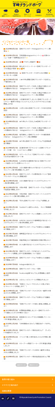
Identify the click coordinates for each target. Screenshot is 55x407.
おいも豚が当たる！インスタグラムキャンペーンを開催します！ (27, 245)
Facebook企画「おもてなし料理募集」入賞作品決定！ (27, 274)
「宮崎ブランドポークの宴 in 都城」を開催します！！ (27, 305)
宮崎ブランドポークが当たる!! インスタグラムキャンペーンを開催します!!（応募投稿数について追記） (27, 252)
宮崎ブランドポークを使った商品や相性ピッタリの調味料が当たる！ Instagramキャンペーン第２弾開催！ (27, 129)
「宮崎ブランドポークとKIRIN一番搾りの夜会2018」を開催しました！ (27, 351)
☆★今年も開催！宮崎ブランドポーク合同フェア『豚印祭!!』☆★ (27, 80)
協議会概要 (6, 390)
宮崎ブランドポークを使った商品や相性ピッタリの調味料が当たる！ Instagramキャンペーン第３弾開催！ (27, 116)
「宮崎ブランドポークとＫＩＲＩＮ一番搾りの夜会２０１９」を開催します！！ (27, 291)
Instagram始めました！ (27, 264)
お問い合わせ (13, 398)
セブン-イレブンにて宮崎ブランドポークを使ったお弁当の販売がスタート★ (27, 155)
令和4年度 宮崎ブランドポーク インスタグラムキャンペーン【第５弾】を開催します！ (27, 195)
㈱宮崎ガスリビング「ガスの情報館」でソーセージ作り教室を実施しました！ (27, 318)
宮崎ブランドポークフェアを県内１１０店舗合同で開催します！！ (27, 228)
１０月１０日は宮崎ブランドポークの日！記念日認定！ (27, 109)
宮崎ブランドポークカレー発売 (30, 269)
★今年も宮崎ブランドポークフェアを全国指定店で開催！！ (27, 142)
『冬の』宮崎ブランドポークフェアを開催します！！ (26, 201)
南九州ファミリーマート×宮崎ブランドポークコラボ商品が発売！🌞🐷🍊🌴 (27, 67)
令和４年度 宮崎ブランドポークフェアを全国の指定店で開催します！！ (27, 188)
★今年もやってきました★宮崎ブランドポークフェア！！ (27, 122)
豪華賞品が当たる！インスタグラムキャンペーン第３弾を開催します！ (27, 234)
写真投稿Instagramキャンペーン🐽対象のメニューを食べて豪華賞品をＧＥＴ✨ (27, 56)
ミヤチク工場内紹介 (10, 385)
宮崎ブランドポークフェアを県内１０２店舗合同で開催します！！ (27, 258)
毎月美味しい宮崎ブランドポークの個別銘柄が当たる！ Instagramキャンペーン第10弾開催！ (27, 135)
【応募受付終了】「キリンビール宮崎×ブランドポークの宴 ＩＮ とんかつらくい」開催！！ (27, 149)
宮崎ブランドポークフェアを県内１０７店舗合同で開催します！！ (27, 298)
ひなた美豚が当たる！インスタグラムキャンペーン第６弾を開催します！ (27, 182)
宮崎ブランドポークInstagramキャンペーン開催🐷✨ (27, 50)
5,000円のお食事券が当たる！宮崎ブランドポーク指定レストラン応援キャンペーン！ (27, 162)
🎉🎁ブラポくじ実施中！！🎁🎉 (30, 62)
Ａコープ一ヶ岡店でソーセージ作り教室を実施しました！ (27, 344)
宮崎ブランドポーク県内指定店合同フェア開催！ (27, 357)
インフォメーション (3, 398)
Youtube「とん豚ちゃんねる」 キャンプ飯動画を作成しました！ (27, 208)
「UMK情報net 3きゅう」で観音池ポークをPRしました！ (27, 324)
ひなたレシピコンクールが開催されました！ (34, 279)
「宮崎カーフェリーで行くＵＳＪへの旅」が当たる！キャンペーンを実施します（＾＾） (27, 285)
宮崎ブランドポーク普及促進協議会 (27, 4)
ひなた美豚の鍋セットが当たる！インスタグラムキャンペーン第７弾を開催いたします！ (27, 168)
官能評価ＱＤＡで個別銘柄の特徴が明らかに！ (35, 240)
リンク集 (8, 398)
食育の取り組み (8, 379)
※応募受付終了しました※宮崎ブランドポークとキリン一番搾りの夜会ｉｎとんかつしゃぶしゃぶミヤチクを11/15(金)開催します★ (27, 101)
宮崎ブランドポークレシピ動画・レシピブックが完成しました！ (27, 215)
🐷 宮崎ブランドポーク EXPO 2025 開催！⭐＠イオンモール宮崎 (27, 74)
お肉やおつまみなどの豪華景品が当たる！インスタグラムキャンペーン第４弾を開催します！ (27, 221)
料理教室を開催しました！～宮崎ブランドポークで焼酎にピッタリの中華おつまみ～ (27, 311)
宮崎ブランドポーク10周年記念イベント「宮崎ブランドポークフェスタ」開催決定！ (27, 175)
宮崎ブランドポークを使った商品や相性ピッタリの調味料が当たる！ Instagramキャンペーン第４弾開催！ (27, 94)
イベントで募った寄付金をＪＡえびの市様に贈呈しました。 (27, 338)
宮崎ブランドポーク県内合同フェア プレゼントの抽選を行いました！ (27, 331)
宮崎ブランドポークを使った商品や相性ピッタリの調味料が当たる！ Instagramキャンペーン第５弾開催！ (27, 87)
